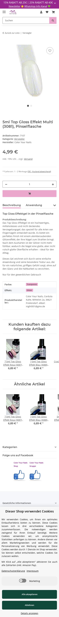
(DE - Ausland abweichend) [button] (39, 171)
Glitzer (29, 290)
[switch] (22, 581)
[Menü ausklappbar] (4, 11)
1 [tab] (28, 106)
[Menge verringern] (6, 184)
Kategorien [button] (10, 447)
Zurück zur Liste (12, 32)
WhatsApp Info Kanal (35, 6)
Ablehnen (29, 605)
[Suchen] (52, 20)
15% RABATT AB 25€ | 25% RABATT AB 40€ (28, 2)
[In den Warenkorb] (5, 43)
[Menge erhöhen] (52, 184)
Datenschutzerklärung (13, 570)
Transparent (32, 284)
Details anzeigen (29, 613)
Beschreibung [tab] (12, 205)
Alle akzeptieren (29, 594)
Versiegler (19, 138)
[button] (41, 12)
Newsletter (14, 6)
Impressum (33, 570)
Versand (28, 158)
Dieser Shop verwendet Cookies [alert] (29, 511)
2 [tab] (31, 106)
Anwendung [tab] (34, 205)
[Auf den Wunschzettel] (49, 50)
